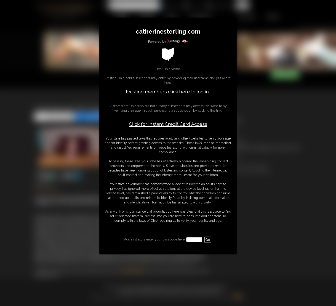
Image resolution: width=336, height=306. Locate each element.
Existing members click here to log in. (168, 92)
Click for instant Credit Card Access (168, 124)
